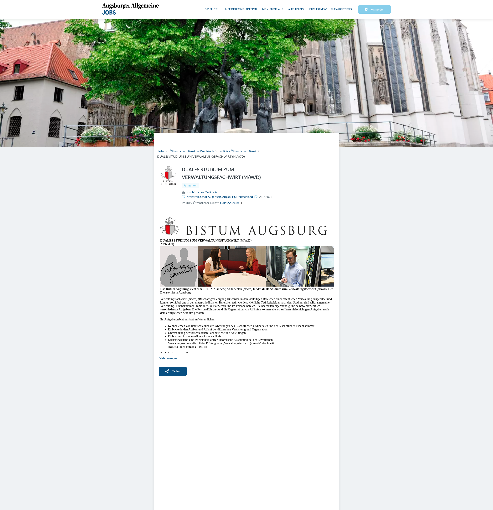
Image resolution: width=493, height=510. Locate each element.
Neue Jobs (304, 138)
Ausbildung (296, 9)
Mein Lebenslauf (272, 9)
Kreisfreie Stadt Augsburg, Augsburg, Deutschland (219, 196)
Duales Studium (229, 203)
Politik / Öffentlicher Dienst (238, 151)
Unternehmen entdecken (240, 9)
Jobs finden (211, 9)
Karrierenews (318, 9)
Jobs (161, 151)
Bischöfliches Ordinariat (202, 192)
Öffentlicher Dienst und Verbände (192, 151)
